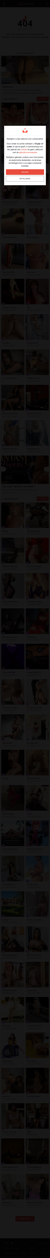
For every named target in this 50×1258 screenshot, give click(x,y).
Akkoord (25, 172)
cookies (24, 149)
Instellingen (25, 179)
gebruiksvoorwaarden (28, 152)
